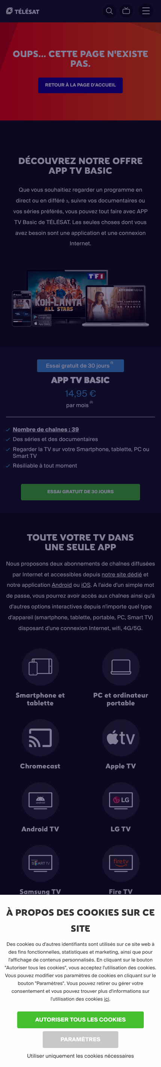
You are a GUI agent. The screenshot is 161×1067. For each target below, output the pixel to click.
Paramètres (80, 1039)
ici (106, 999)
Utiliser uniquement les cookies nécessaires (80, 1055)
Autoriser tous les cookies (80, 1019)
